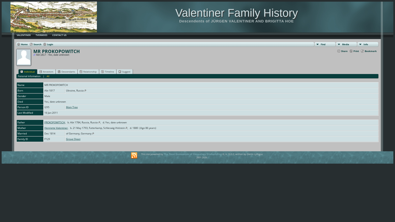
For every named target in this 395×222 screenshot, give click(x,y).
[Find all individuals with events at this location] (85, 90)
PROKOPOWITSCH (54, 122)
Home (24, 44)
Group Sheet (73, 139)
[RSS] (134, 155)
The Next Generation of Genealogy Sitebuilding (193, 154)
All (48, 76)
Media (345, 44)
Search (37, 44)
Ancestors (48, 71)
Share (344, 51)
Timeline (109, 71)
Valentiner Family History (236, 13)
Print (356, 51)
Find (323, 44)
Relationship (90, 71)
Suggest (126, 71)
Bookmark (371, 51)
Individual (29, 71)
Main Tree (72, 107)
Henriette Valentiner (56, 128)
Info (366, 44)
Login (50, 44)
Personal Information (29, 76)
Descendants (68, 71)
